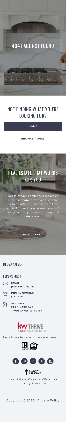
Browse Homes (33, 138)
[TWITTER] (41, 361)
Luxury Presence (33, 383)
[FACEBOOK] (15, 361)
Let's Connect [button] (33, 234)
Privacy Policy (48, 400)
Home (33, 126)
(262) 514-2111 (19, 296)
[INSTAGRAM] (24, 361)
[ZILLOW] (50, 361)
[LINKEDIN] (33, 361)
